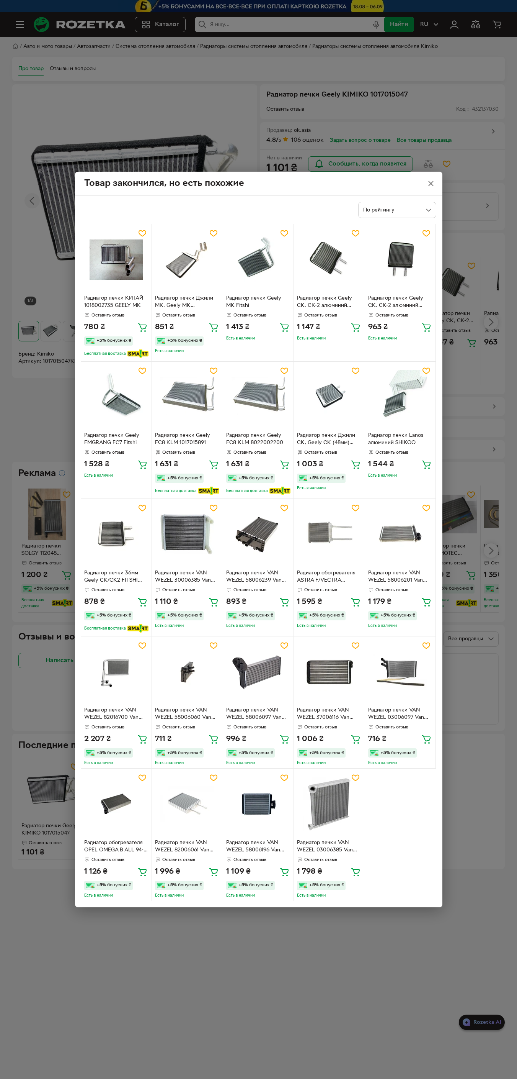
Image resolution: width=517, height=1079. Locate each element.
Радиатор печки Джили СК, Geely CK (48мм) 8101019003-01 (326, 440)
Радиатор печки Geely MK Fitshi (253, 302)
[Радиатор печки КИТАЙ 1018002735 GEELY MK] (116, 259)
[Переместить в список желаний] (142, 233)
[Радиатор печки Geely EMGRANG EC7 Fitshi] (116, 397)
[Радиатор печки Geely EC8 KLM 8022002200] (258, 397)
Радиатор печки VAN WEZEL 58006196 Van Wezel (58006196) (253, 847)
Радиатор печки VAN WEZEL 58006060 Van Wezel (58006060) (183, 715)
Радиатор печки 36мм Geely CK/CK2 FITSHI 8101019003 (111, 577)
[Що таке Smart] (137, 353)
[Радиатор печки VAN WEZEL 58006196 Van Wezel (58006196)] (258, 804)
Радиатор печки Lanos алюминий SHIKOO (396, 439)
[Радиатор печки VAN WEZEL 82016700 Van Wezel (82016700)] (116, 672)
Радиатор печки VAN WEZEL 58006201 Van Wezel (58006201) (395, 577)
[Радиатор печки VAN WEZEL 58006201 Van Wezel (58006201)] (400, 534)
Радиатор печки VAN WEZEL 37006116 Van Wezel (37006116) (323, 715)
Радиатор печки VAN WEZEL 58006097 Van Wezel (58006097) (254, 715)
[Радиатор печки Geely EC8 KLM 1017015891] (187, 397)
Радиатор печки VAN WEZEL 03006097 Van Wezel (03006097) (396, 715)
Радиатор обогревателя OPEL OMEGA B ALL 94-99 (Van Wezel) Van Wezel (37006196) (116, 847)
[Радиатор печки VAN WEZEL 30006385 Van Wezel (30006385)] (187, 534)
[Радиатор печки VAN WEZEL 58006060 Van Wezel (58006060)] (187, 672)
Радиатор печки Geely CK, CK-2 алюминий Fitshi (324, 303)
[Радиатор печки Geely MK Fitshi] (258, 259)
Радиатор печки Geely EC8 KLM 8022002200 (254, 439)
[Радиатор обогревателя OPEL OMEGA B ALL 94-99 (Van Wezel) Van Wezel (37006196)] (116, 804)
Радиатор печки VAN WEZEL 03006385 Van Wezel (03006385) (325, 847)
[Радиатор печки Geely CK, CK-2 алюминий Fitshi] (329, 259)
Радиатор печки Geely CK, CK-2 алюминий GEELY (395, 303)
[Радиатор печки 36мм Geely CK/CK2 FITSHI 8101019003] (116, 534)
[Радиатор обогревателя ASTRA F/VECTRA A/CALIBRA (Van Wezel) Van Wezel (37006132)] (329, 534)
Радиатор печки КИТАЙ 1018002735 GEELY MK (114, 302)
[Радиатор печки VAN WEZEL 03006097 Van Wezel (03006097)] (400, 672)
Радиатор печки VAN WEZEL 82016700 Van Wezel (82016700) (111, 715)
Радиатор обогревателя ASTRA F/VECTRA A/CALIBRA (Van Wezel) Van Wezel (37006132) (326, 577)
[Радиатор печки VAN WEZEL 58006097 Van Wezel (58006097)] (258, 672)
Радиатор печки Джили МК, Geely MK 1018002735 (184, 303)
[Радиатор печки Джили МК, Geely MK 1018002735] (187, 259)
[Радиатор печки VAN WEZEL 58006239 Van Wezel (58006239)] (258, 534)
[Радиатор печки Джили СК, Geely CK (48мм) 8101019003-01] (329, 397)
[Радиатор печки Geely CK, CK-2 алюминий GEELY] (400, 259)
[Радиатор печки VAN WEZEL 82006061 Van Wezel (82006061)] (187, 804)
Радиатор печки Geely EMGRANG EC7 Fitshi (111, 439)
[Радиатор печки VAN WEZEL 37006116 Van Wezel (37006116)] (329, 672)
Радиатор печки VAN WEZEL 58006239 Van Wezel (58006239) (254, 577)
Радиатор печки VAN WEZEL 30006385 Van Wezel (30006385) (183, 577)
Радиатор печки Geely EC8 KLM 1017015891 (182, 439)
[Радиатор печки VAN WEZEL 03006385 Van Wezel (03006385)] (329, 804)
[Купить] (142, 327)
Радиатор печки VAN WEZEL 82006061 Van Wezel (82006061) (182, 847)
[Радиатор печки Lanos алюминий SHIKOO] (400, 397)
